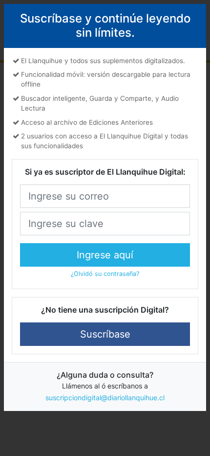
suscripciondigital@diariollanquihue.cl (105, 397)
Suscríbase (105, 334)
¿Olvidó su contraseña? (105, 273)
